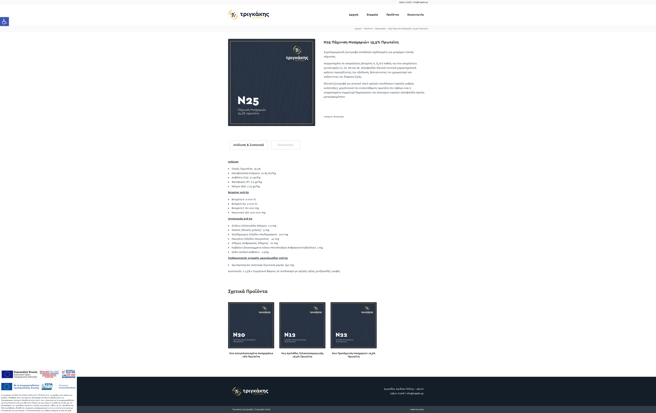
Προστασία (285, 145)
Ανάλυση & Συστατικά (248, 145)
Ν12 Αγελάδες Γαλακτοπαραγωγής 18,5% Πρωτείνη (302, 355)
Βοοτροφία (380, 28)
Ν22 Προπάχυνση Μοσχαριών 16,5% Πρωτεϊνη (353, 355)
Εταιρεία (372, 14)
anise (421, 409)
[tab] (249, 145)
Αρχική (353, 14)
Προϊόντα (392, 14)
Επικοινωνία (415, 14)
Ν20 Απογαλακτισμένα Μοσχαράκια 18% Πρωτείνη (251, 355)
